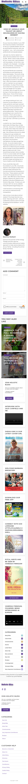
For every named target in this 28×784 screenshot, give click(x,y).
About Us (4, 752)
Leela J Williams (9, 374)
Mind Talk (5, 726)
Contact (4, 773)
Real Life (4, 720)
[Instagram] (5, 689)
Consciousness (6, 729)
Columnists (14, 26)
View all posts (7, 252)
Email (4, 298)
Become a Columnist (8, 749)
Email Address (8, 392)
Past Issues (5, 761)
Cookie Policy (5, 770)
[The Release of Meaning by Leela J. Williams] (14, 365)
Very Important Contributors (10, 732)
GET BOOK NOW (14, 598)
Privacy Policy (6, 767)
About (4, 738)
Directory (4, 758)
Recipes (4, 735)
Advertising (5, 755)
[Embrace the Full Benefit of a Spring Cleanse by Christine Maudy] (14, 337)
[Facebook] (2, 689)
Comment (5, 274)
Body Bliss (5, 723)
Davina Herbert (10, 38)
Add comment (11, 39)
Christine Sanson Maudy (11, 345)
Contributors (5, 764)
